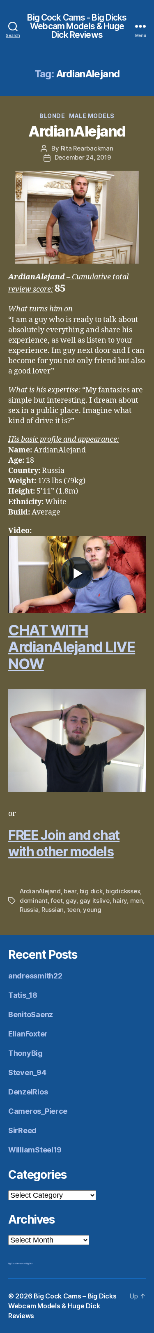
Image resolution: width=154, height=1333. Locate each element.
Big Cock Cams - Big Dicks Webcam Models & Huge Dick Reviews (76, 26)
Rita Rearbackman (87, 148)
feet (56, 900)
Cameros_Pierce (37, 1111)
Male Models (92, 115)
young (92, 909)
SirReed (22, 1130)
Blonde (52, 115)
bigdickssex (123, 891)
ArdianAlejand (77, 131)
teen (73, 909)
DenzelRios (28, 1091)
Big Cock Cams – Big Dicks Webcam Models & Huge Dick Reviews (62, 1306)
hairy (120, 900)
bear (70, 891)
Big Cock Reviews (16, 1263)
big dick (91, 891)
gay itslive (95, 900)
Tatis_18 (22, 995)
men (136, 900)
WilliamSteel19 (35, 1149)
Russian (52, 909)
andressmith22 (35, 975)
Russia (29, 909)
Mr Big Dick (28, 1263)
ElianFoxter (28, 1033)
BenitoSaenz (30, 1014)
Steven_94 (27, 1072)
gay (71, 900)
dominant (34, 900)
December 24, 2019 (83, 157)
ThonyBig (25, 1053)
